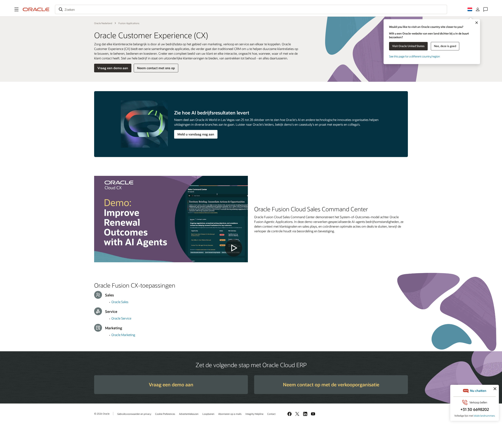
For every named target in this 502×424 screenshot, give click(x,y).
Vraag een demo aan (112, 68)
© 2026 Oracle (101, 413)
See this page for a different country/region (414, 56)
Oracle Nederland (103, 23)
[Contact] (485, 9)
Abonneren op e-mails (230, 413)
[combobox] (251, 9)
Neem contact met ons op (156, 68)
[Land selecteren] (469, 9)
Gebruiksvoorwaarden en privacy (134, 413)
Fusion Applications (128, 23)
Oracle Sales (119, 302)
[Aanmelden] (477, 9)
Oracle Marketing (123, 335)
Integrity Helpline (254, 413)
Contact (271, 413)
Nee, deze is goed (445, 46)
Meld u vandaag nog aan (195, 134)
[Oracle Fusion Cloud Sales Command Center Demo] (171, 219)
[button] (16, 9)
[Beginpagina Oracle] (36, 9)
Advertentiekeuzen (188, 413)
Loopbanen (208, 413)
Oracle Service (121, 318)
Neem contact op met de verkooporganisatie (331, 384)
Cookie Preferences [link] (165, 413)
